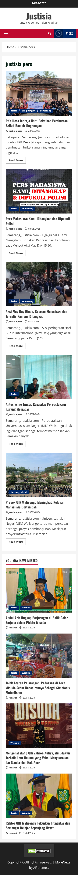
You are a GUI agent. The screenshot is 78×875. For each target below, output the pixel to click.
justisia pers (15, 130)
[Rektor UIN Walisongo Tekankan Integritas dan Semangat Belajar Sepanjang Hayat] (39, 796)
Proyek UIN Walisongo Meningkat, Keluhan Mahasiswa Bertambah (39, 475)
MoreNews (63, 862)
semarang (45, 110)
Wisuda (26, 607)
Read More (17, 161)
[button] (6, 33)
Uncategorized (18, 492)
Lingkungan (28, 110)
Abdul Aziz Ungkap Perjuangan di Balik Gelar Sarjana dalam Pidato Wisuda (37, 620)
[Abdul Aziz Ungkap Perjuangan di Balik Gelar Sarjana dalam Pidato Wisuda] (39, 590)
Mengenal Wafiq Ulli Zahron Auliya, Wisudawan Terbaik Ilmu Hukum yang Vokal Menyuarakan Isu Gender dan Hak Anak (38, 757)
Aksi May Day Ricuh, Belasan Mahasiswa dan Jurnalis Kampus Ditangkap (39, 284)
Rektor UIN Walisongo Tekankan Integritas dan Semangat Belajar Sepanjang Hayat (38, 825)
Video (69, 33)
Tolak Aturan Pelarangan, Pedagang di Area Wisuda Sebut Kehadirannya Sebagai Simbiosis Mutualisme (38, 687)
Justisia (39, 16)
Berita (13, 110)
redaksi (13, 627)
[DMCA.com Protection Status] (39, 851)
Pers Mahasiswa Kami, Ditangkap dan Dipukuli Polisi (39, 191)
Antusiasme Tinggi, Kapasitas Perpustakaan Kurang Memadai (39, 377)
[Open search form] (49, 33)
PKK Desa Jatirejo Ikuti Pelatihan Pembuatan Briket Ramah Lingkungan (39, 93)
